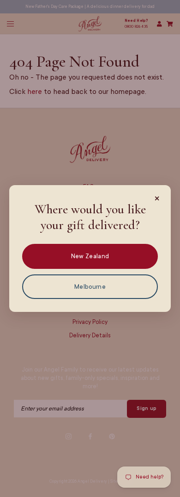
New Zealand (90, 256)
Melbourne (90, 286)
